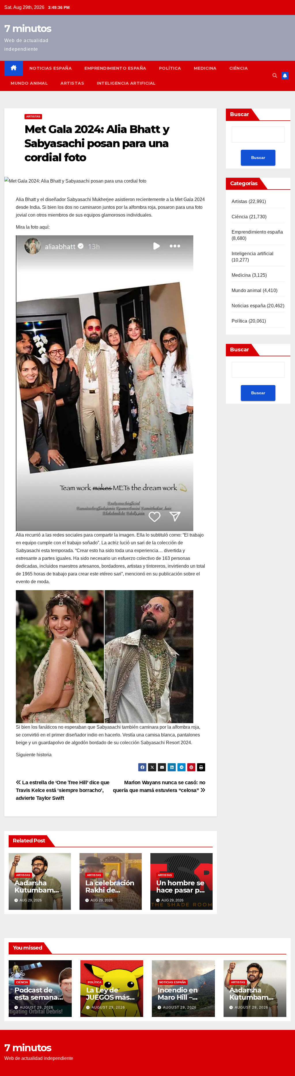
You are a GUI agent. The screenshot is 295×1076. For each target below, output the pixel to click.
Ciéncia (238, 68)
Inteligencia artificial (126, 83)
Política (170, 68)
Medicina (205, 68)
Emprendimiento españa (115, 68)
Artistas (72, 83)
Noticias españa (50, 68)
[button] (275, 75)
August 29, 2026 (36, 1007)
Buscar (239, 114)
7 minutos (27, 28)
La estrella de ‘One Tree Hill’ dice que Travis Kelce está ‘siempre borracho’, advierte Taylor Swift (62, 790)
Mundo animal (29, 83)
